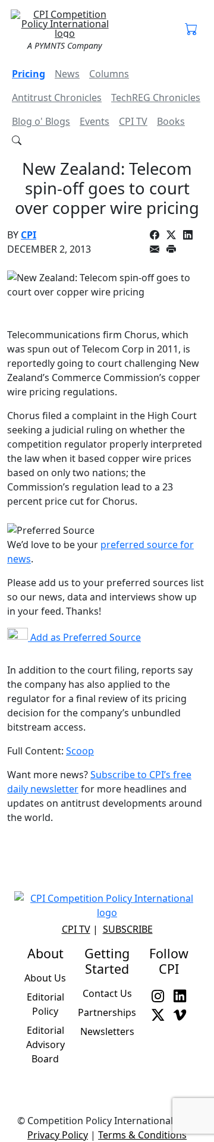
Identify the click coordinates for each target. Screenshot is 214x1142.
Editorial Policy (45, 1004)
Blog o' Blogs (41, 121)
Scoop (80, 750)
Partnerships (107, 1012)
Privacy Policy (57, 1134)
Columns (109, 73)
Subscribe (128, 929)
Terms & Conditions (142, 1134)
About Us (45, 977)
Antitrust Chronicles (57, 97)
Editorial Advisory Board (45, 1044)
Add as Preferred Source (84, 637)
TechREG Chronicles (155, 97)
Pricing (28, 73)
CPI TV (133, 121)
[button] (191, 29)
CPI (28, 234)
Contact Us (107, 993)
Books (171, 121)
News (67, 73)
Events (94, 121)
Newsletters (107, 1031)
